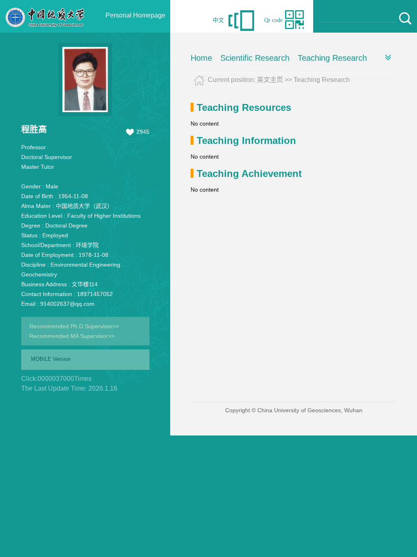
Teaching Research (332, 57)
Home (201, 57)
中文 (218, 20)
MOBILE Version (50, 359)
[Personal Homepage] (45, 30)
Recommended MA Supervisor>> (71, 336)
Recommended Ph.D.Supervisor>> (74, 326)
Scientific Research (255, 57)
